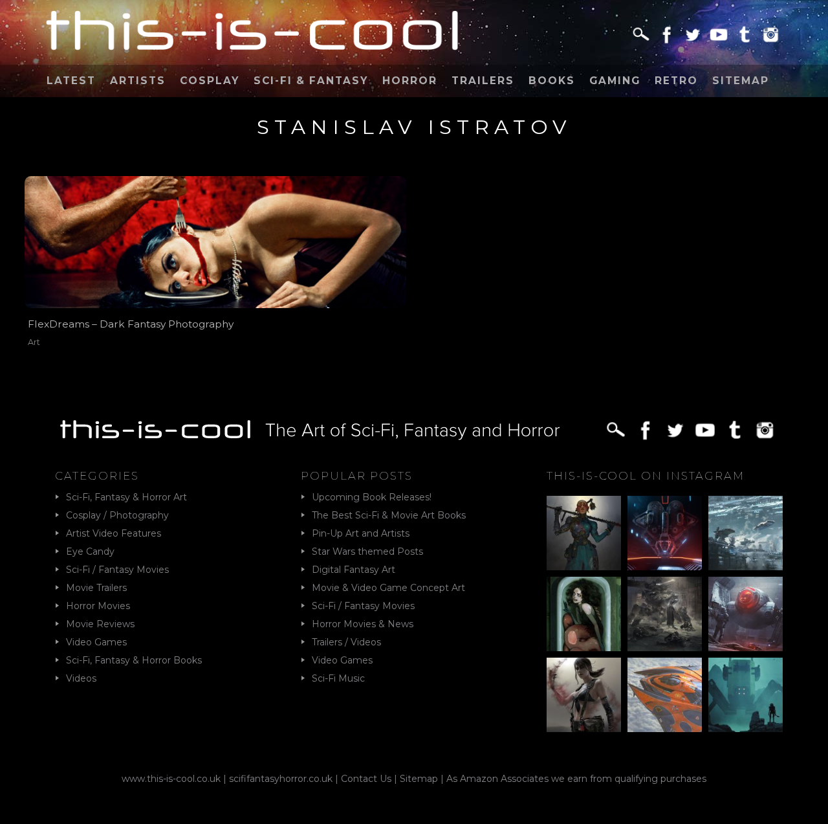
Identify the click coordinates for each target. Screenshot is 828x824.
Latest (71, 80)
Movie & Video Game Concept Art (388, 588)
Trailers (483, 80)
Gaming (614, 80)
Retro (676, 80)
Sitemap (740, 80)
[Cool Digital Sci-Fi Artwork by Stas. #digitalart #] (745, 695)
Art (34, 342)
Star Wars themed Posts (367, 551)
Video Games (96, 642)
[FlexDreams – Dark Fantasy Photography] (215, 241)
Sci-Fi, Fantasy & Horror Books (134, 660)
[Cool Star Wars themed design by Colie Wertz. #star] (745, 614)
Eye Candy (90, 551)
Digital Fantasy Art (353, 569)
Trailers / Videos (346, 642)
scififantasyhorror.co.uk (280, 779)
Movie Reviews (100, 624)
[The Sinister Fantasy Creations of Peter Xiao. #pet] (584, 614)
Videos (81, 678)
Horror (409, 80)
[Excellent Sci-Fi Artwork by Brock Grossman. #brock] (664, 614)
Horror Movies (98, 606)
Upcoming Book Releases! (371, 497)
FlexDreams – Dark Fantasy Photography (131, 324)
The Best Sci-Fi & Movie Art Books (389, 515)
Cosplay (209, 80)
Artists (138, 80)
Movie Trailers (96, 588)
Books (551, 80)
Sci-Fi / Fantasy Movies (117, 569)
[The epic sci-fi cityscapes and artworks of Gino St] (745, 533)
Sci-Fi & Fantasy (311, 80)
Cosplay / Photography (117, 515)
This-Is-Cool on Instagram (646, 475)
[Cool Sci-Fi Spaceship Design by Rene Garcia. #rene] (664, 695)
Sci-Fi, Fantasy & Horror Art (126, 497)
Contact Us (366, 779)
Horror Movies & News (362, 624)
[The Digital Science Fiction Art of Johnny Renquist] (664, 533)
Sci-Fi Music (338, 678)
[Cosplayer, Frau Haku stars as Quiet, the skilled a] (584, 695)
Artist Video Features (113, 533)
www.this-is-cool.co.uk (171, 779)
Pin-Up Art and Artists (360, 533)
